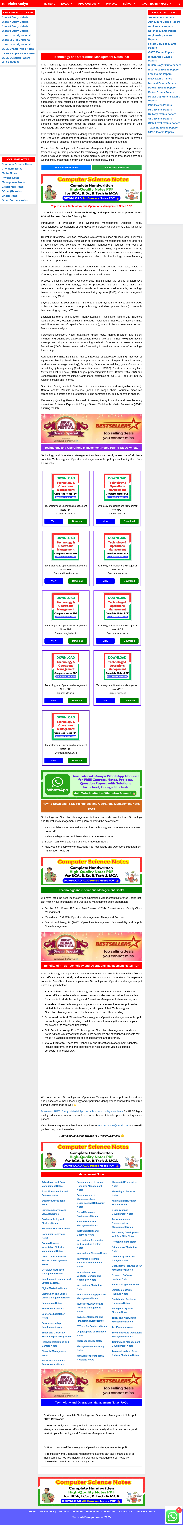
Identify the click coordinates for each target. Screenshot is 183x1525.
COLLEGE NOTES (18, 159)
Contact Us (126, 1511)
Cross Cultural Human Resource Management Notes (54, 1260)
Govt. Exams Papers (164, 12)
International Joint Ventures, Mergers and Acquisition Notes (89, 1276)
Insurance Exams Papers (163, 69)
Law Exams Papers (160, 74)
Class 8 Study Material (15, 26)
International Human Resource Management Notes (89, 1263)
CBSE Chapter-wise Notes (18, 49)
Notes (65, 3)
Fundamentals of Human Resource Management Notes (90, 1186)
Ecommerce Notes (52, 1303)
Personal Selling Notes (124, 1242)
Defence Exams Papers (162, 30)
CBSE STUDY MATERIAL (18, 12)
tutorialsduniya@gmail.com (113, 1125)
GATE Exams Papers (161, 52)
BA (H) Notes (10, 195)
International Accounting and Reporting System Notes (90, 1244)
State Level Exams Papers (164, 123)
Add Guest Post (145, 1511)
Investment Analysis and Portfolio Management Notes (90, 1308)
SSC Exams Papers (160, 118)
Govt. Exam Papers (155, 3)
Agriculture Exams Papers (164, 21)
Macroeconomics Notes (90, 1341)
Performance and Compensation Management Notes (122, 1223)
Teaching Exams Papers (163, 127)
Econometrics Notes (53, 1308)
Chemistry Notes (12, 168)
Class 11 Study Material (16, 40)
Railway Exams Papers (162, 114)
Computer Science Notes (17, 164)
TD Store (49, 3)
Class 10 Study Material (16, 35)
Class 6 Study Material (15, 17)
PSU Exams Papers (160, 109)
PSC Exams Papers (160, 105)
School (127, 3)
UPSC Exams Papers (161, 132)
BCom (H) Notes (12, 191)
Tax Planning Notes (122, 1327)
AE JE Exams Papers (161, 17)
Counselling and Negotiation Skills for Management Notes (53, 1247)
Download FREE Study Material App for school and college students (82, 1111)
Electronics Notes (13, 186)
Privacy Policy (47, 1511)
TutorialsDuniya (14, 4)
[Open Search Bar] (179, 3)
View (53, 521)
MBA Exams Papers (160, 78)
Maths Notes (9, 173)
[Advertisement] (91, 29)
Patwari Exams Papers (162, 87)
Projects (111, 3)
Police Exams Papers (161, 92)
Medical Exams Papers (162, 83)
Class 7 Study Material (15, 21)
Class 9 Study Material (15, 30)
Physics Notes (10, 177)
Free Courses (87, 3)
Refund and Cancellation (101, 1511)
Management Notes (13, 182)
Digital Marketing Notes (54, 1288)
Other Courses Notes (15, 200)
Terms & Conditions (71, 1511)
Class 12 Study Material (16, 44)
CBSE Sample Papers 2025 (18, 53)
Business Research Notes (56, 1228)
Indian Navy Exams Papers (164, 65)
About (32, 1511)
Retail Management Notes (126, 1284)
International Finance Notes (92, 1253)
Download (77, 521)
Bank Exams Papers (160, 26)
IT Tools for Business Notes (92, 1326)
